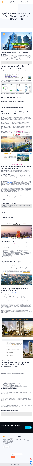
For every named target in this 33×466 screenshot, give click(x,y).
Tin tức (25, 2)
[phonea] (31, 459)
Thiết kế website (18, 2)
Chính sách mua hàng (18, 440)
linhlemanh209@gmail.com (7, 414)
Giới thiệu (11, 2)
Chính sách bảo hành (26, 440)
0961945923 (5, 413)
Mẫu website (14, 2)
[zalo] (31, 464)
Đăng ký (13, 456)
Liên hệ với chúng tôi (27, 427)
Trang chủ (5, 21)
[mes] (31, 462)
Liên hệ (27, 2)
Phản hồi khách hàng (18, 439)
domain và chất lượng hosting (12, 292)
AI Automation (22, 2)
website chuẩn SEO (9, 182)
